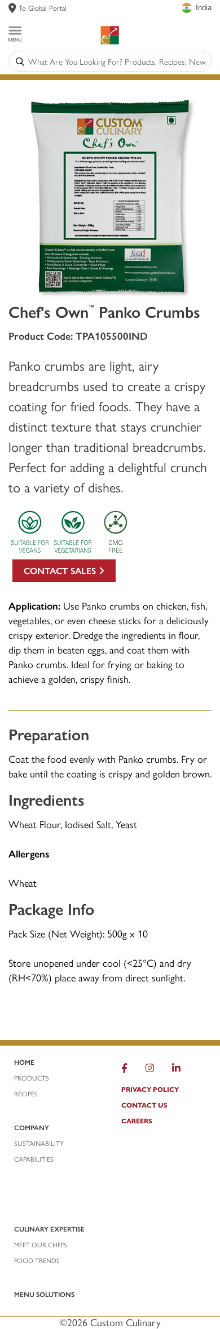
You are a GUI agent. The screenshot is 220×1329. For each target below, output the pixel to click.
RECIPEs (26, 1093)
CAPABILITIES (34, 1159)
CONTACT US (144, 1105)
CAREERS (136, 1120)
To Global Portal (43, 7)
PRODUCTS (31, 1078)
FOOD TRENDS (37, 1260)
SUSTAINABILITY (39, 1143)
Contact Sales (61, 570)
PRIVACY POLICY (150, 1089)
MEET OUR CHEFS (40, 1244)
